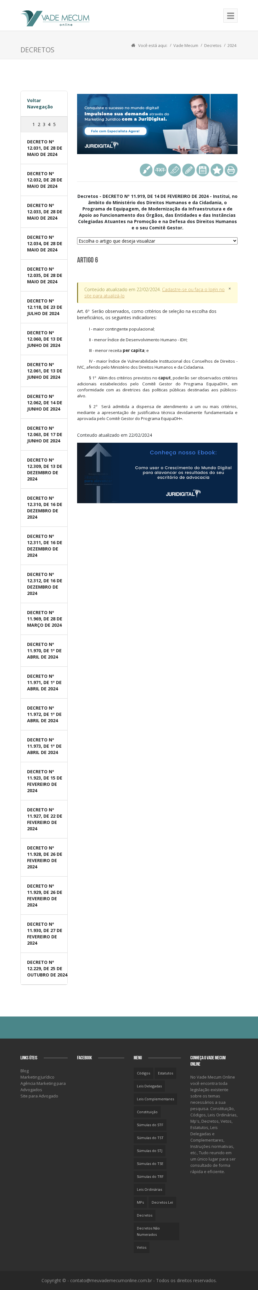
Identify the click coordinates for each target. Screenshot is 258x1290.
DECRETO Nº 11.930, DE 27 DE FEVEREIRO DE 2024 (44, 933)
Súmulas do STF (150, 1124)
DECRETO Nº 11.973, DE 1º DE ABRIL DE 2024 (44, 746)
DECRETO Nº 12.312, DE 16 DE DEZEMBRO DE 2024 (44, 583)
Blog (24, 1071)
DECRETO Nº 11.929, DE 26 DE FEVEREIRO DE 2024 (44, 895)
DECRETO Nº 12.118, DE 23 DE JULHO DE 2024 (44, 307)
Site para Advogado (39, 1096)
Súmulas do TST (150, 1137)
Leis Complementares (155, 1099)
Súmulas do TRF (150, 1176)
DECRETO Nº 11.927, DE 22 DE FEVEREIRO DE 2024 (44, 819)
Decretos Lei (162, 1202)
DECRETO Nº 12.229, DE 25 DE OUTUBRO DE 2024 (47, 968)
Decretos (213, 45)
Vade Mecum (185, 45)
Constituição (147, 1111)
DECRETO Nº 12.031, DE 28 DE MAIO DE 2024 (44, 148)
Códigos (143, 1073)
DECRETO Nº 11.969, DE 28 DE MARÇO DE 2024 (44, 618)
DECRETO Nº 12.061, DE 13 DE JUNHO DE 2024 (44, 370)
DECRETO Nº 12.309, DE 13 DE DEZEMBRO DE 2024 (44, 469)
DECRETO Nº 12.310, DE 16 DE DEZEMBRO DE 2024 (44, 507)
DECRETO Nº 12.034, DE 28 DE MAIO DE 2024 (44, 243)
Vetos (141, 1247)
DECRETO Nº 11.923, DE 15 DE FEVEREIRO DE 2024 (44, 781)
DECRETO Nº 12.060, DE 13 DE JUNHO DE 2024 (44, 339)
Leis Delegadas (149, 1086)
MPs (140, 1202)
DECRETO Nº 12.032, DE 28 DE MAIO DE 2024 (44, 179)
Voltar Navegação (40, 103)
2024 (231, 45)
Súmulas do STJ (149, 1150)
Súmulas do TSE (150, 1163)
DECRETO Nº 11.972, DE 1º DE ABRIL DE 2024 (44, 714)
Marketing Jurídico (37, 1077)
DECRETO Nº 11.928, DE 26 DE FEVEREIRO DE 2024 (44, 857)
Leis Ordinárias (149, 1189)
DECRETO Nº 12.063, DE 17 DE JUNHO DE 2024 (44, 434)
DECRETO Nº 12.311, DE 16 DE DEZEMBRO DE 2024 (44, 545)
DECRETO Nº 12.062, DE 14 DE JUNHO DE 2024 (44, 402)
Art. (157, 364)
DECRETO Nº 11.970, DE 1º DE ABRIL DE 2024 (44, 650)
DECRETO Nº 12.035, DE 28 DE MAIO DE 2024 (44, 275)
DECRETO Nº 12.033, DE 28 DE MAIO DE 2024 (44, 211)
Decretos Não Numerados (148, 1231)
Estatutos (165, 1073)
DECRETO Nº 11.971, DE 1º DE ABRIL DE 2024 (44, 682)
